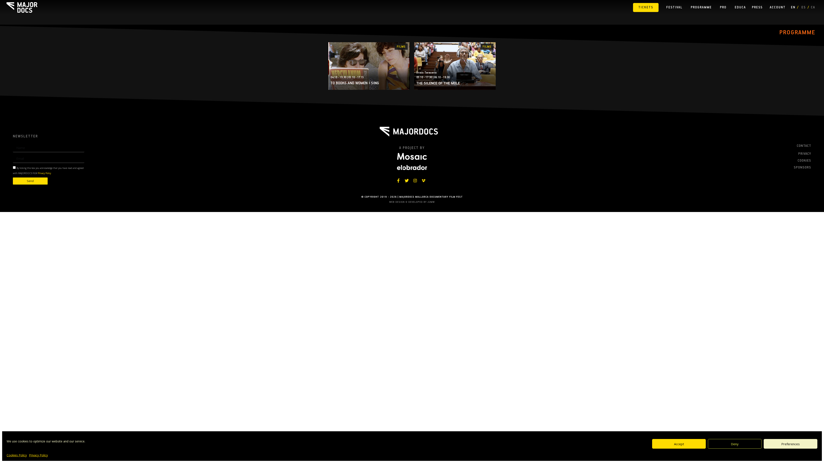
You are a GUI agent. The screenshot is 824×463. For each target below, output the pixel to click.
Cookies (804, 161)
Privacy (804, 154)
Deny (735, 444)
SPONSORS (802, 168)
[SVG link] (21, 7)
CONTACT (804, 146)
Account (778, 7)
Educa (740, 7)
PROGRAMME (797, 32)
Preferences (790, 444)
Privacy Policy (38, 455)
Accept (679, 444)
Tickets (645, 7)
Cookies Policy (17, 455)
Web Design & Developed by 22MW (412, 202)
